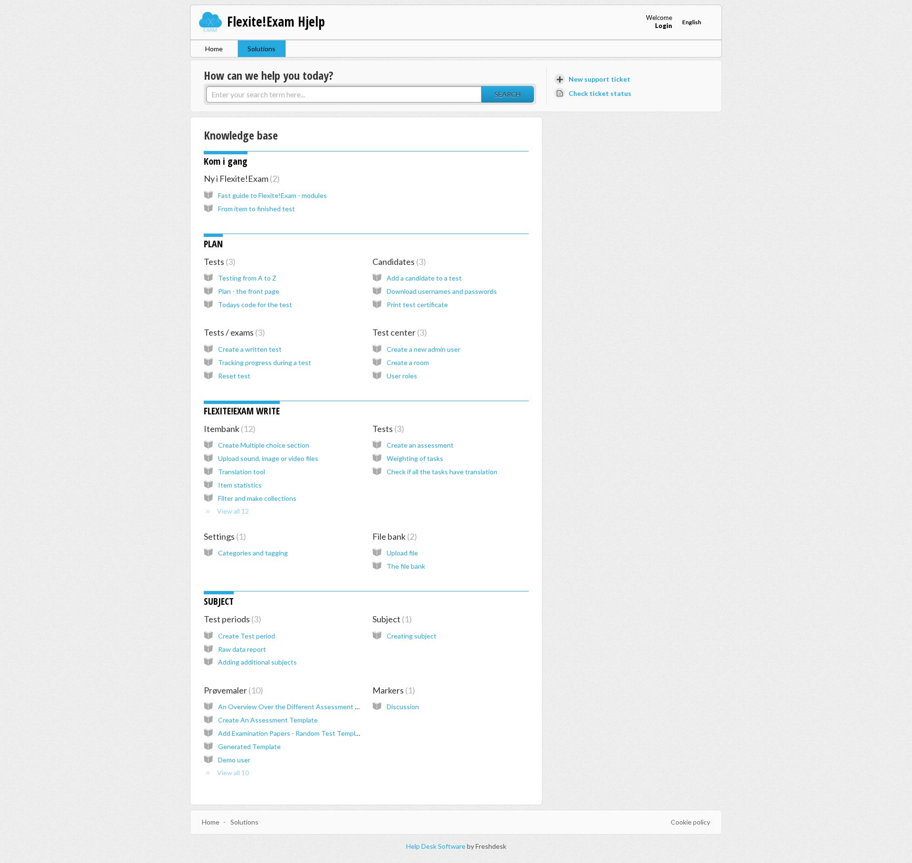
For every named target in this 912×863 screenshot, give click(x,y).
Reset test (234, 376)
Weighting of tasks (415, 458)
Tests (218, 261)
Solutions (261, 49)
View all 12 (233, 511)
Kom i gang (225, 161)
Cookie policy (690, 822)
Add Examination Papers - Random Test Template (291, 733)
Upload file (402, 553)
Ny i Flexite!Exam (240, 178)
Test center (398, 332)
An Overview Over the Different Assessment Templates (302, 707)
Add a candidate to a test (424, 278)
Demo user (234, 760)
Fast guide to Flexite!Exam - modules (272, 195)
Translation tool (241, 472)
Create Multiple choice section (263, 445)
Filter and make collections (257, 498)
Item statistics (240, 485)
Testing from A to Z (247, 278)
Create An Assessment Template (268, 720)
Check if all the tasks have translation (442, 472)
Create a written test (250, 349)
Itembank (228, 428)
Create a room (408, 362)
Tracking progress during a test (264, 362)
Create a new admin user (423, 349)
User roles (402, 376)
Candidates (397, 261)
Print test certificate (417, 304)
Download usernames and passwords (442, 291)
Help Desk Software (436, 846)
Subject (390, 619)
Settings (223, 536)
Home (214, 49)
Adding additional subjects (257, 662)
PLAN (213, 243)
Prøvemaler (232, 690)
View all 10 (233, 773)
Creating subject (412, 636)
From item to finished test (256, 209)
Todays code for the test (255, 304)
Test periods (231, 619)
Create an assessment (420, 445)
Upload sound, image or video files (268, 458)
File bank (393, 536)
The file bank (406, 566)
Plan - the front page (248, 291)
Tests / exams (233, 332)
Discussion (403, 707)
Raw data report (242, 649)
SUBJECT (219, 601)
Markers (392, 690)
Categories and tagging (253, 553)
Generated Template (249, 746)
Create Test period (246, 636)
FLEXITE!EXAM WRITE (242, 410)
